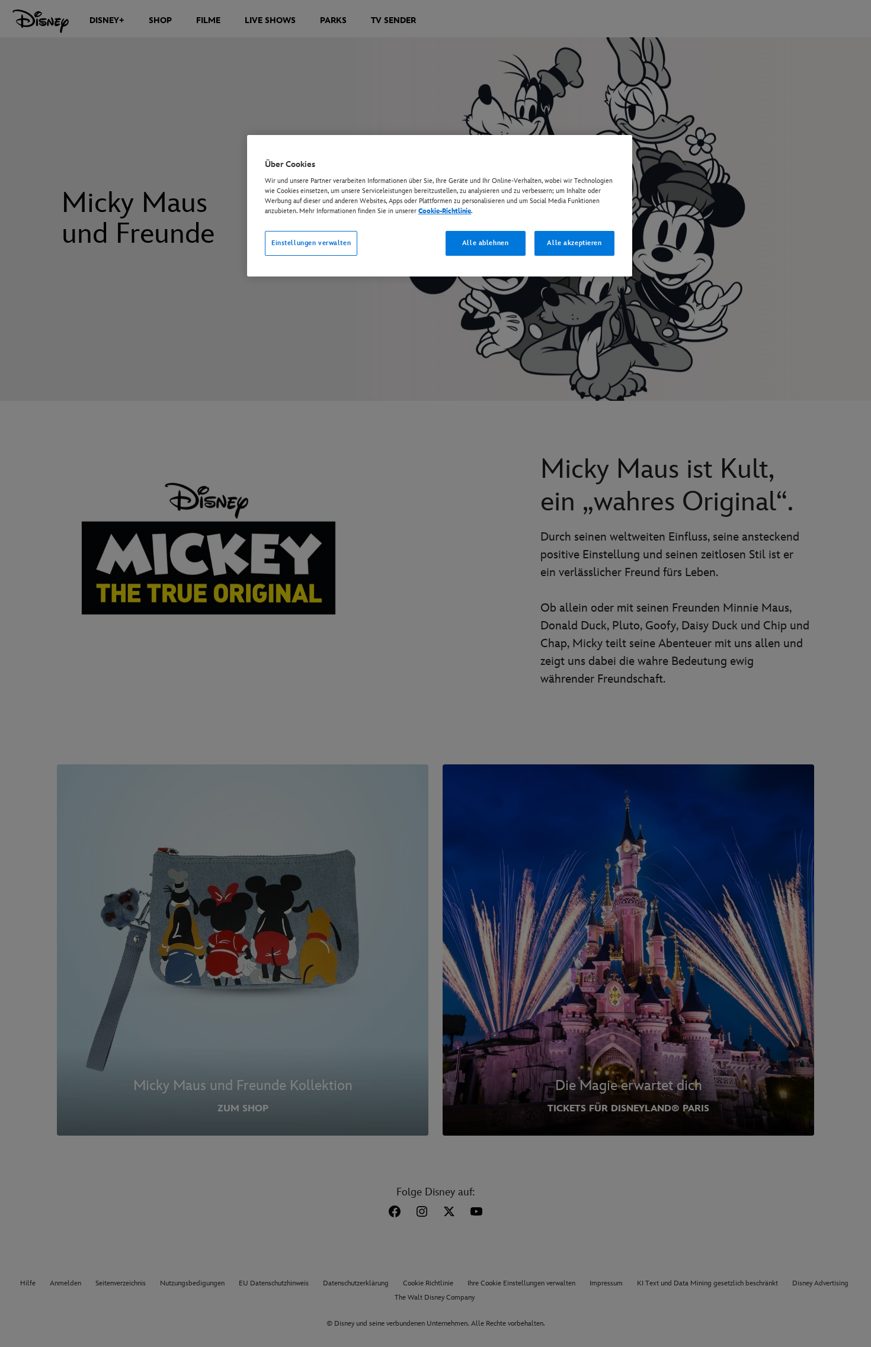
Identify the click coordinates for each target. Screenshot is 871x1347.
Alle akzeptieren (574, 243)
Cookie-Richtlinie (444, 211)
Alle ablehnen (485, 243)
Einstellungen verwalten (311, 243)
